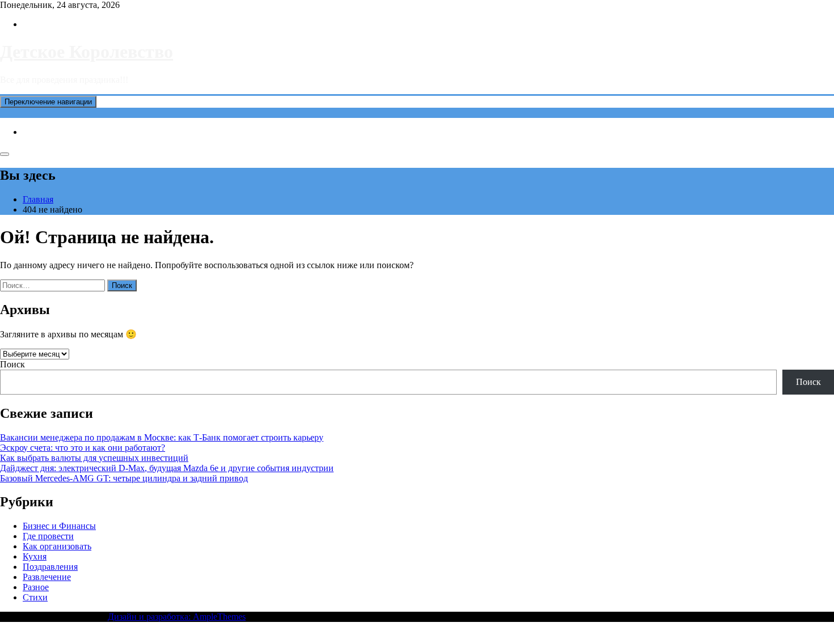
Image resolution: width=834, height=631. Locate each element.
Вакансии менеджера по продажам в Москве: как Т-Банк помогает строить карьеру (161, 437)
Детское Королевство (86, 51)
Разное (36, 587)
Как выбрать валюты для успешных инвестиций (94, 458)
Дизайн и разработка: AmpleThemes (177, 616)
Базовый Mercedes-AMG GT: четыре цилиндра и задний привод (124, 478)
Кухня (35, 556)
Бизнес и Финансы (59, 526)
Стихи (35, 597)
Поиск (12, 364)
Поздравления (50, 566)
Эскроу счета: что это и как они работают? (82, 447)
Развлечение (47, 577)
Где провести (48, 536)
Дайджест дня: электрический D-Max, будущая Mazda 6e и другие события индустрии (167, 468)
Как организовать (57, 546)
